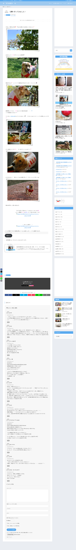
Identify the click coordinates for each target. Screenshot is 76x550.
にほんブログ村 (27, 215)
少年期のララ (60, 236)
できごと (59, 226)
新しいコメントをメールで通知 (13, 523)
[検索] (72, 0)
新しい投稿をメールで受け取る (13, 525)
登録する (8, 235)
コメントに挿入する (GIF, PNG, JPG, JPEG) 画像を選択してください (20, 532)
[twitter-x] (66, 0)
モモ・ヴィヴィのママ (14, 469)
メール (8, 508)
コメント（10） (13, 15)
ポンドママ (12, 444)
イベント (59, 214)
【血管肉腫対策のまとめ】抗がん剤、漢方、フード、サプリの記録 (30, 246)
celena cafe (12, 116)
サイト (8, 513)
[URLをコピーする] (46, 295)
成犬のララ (8, 275)
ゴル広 (59, 224)
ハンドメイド (60, 229)
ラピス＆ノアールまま (14, 420)
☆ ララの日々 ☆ (9, 3)
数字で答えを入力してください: (13, 517)
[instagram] (68, 0)
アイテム (59, 211)
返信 (8, 322)
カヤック (59, 219)
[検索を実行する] (71, 50)
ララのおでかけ (59, 169)
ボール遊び (59, 234)
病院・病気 (60, 248)
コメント (9, 488)
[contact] (71, 0)
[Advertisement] (27, 262)
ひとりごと (59, 231)
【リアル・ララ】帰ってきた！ (61, 181)
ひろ (11, 312)
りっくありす (13, 341)
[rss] (69, 0)
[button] (8, 295)
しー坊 (11, 359)
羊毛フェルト (60, 251)
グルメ (59, 221)
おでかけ (59, 216)
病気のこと (59, 246)
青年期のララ (60, 253)
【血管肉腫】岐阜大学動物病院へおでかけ (64, 162)
